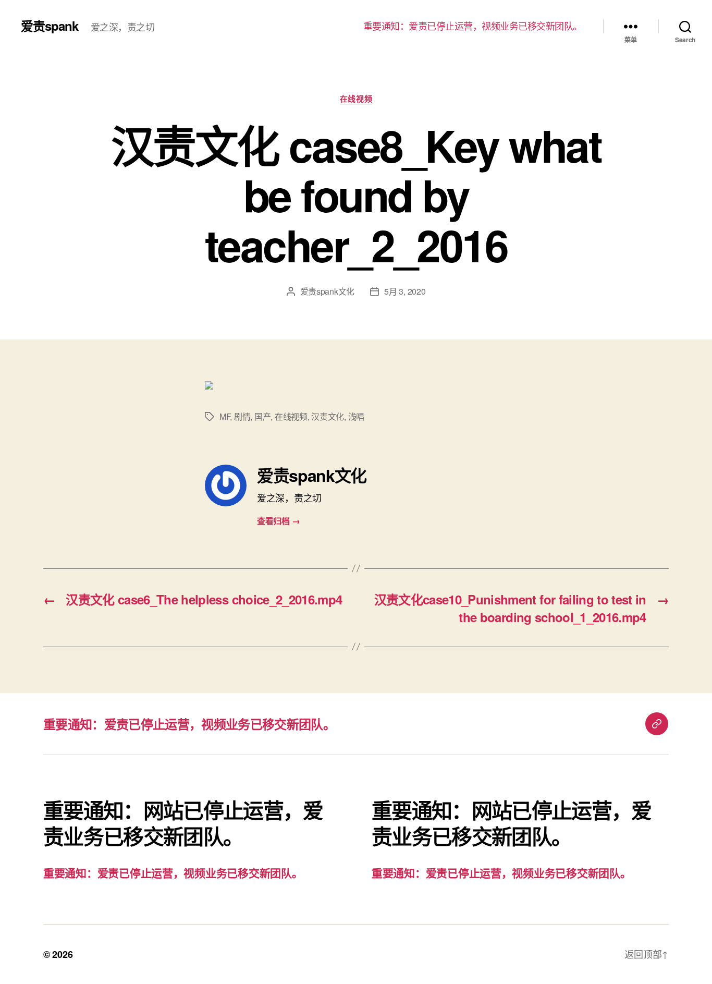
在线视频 (356, 99)
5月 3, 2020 (404, 291)
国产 (262, 416)
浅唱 (356, 416)
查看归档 (278, 521)
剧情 (242, 416)
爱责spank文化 (327, 291)
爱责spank (49, 25)
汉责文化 (327, 416)
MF (224, 416)
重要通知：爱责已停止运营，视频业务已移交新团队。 (472, 26)
